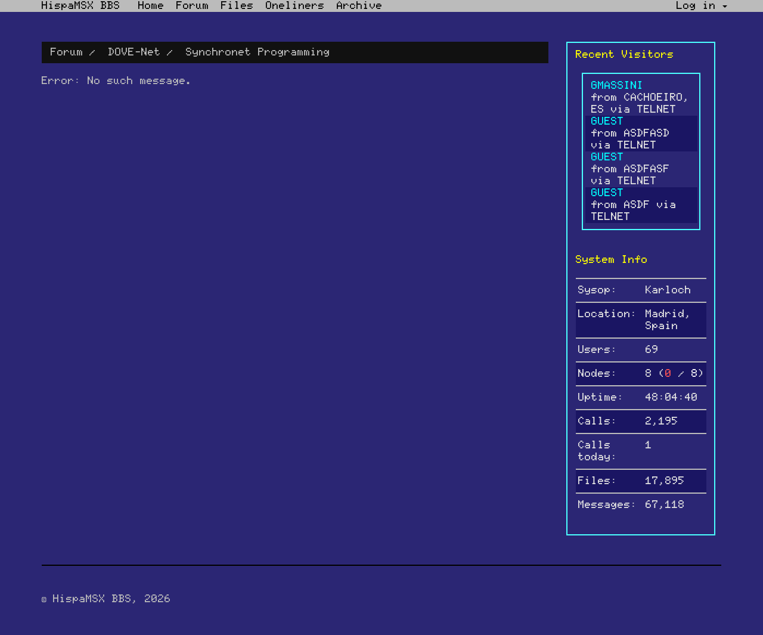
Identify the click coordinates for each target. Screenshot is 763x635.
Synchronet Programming (258, 52)
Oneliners (295, 6)
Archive (360, 6)
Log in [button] (699, 6)
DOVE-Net (134, 52)
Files (237, 6)
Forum (192, 6)
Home (151, 6)
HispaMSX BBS (81, 6)
